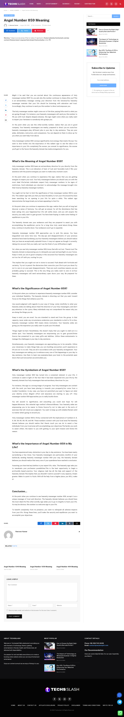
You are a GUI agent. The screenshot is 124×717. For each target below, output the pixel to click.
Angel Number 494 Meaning (67, 567)
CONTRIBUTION (90, 4)
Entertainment (52, 4)
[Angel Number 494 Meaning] (68, 557)
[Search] (120, 4)
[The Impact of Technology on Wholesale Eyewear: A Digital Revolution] (92, 42)
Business (66, 4)
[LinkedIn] (6, 110)
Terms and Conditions (91, 705)
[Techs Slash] (14, 4)
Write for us (108, 705)
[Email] (6, 120)
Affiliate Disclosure (47, 705)
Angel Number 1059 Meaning (41, 567)
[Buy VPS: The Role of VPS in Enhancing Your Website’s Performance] (92, 53)
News (39, 4)
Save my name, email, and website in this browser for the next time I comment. (33, 610)
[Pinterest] (6, 115)
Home (31, 4)
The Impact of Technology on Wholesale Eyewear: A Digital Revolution (108, 41)
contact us (31, 705)
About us (21, 705)
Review (77, 4)
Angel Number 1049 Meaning (15, 567)
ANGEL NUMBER (9, 15)
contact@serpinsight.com (98, 645)
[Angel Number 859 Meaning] (42, 66)
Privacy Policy (104, 92)
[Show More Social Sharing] (48, 31)
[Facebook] (6, 100)
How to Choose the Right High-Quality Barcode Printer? (109, 30)
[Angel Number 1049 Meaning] (16, 557)
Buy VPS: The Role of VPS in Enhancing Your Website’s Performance (108, 52)
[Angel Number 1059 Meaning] (42, 557)
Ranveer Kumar (14, 25)
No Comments (37, 25)
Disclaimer (76, 705)
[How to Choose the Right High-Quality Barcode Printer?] (92, 32)
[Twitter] (6, 105)
